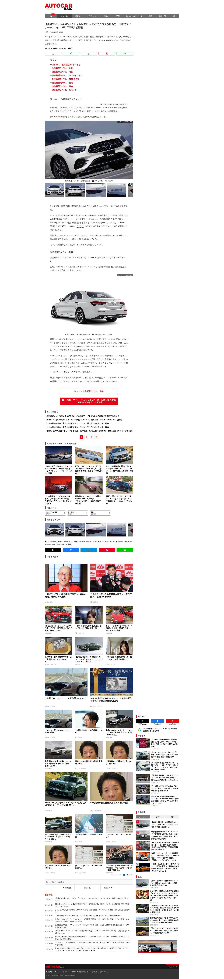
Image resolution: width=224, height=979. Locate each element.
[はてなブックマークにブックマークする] (89, 53)
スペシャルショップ (134, 16)
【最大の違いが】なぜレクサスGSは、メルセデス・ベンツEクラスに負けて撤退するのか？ (82, 415)
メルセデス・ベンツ (67, 107)
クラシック (91, 16)
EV (51, 16)
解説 (70, 48)
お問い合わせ (104, 972)
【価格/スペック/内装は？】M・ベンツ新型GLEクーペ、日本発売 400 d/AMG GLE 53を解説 (83, 419)
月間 (172, 816)
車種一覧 (162, 16)
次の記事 (107, 888)
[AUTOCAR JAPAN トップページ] (46, 541)
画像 (106, 16)
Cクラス (80, 226)
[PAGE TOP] (172, 966)
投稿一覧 (87, 888)
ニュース (64, 16)
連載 (150, 16)
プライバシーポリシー (61, 972)
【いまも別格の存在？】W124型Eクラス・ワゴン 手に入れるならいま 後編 (77, 427)
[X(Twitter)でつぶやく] (53, 53)
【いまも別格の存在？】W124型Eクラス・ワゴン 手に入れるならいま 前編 (77, 423)
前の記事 (68, 888)
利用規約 (49, 972)
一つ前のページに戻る (56, 882)
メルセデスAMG (52, 48)
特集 (118, 16)
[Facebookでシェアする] (71, 53)
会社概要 (94, 972)
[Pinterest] (107, 53)
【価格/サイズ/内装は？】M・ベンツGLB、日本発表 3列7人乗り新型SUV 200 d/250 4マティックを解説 (88, 430)
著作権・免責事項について (80, 972)
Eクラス (63, 48)
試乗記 (77, 16)
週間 (157, 816)
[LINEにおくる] (125, 53)
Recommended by (117, 875)
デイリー (142, 816)
